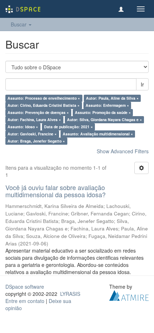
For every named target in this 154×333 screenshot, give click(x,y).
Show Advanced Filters (123, 151)
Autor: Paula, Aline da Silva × (112, 98)
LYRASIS (70, 293)
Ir (142, 84)
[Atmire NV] (129, 294)
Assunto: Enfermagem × (107, 105)
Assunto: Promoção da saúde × (103, 112)
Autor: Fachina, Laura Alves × (34, 119)
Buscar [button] (19, 24)
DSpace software (24, 286)
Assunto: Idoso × (23, 126)
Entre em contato (24, 300)
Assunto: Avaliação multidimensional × (98, 133)
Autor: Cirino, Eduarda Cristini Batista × (44, 105)
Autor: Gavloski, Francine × (32, 133)
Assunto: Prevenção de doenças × (38, 112)
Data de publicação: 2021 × (68, 126)
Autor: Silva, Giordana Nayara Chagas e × (104, 119)
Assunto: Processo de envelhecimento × (44, 98)
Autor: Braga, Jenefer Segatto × (36, 141)
